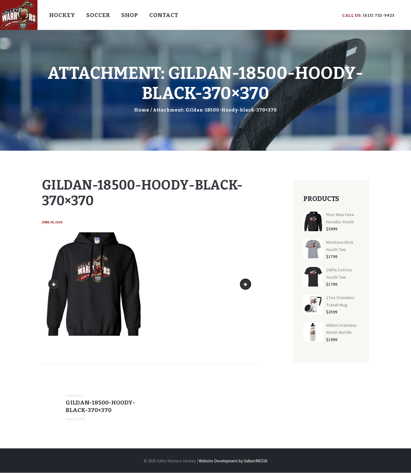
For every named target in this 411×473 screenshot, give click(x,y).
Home (141, 110)
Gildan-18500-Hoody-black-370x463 (249, 284)
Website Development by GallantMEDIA (233, 460)
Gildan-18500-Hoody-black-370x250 (55, 284)
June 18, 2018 (52, 222)
